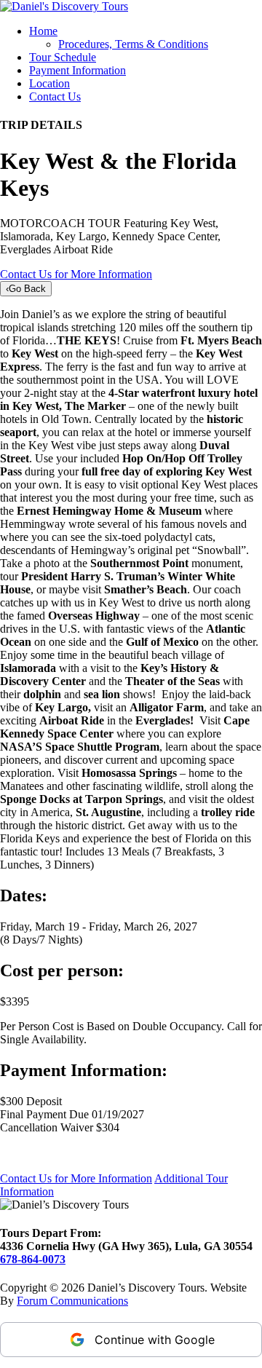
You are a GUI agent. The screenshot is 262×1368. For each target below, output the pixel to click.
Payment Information (77, 70)
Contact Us (55, 96)
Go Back (26, 288)
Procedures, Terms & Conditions (133, 44)
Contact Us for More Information (76, 274)
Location (49, 83)
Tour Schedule (62, 57)
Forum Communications (72, 1300)
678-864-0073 (33, 1259)
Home (43, 31)
